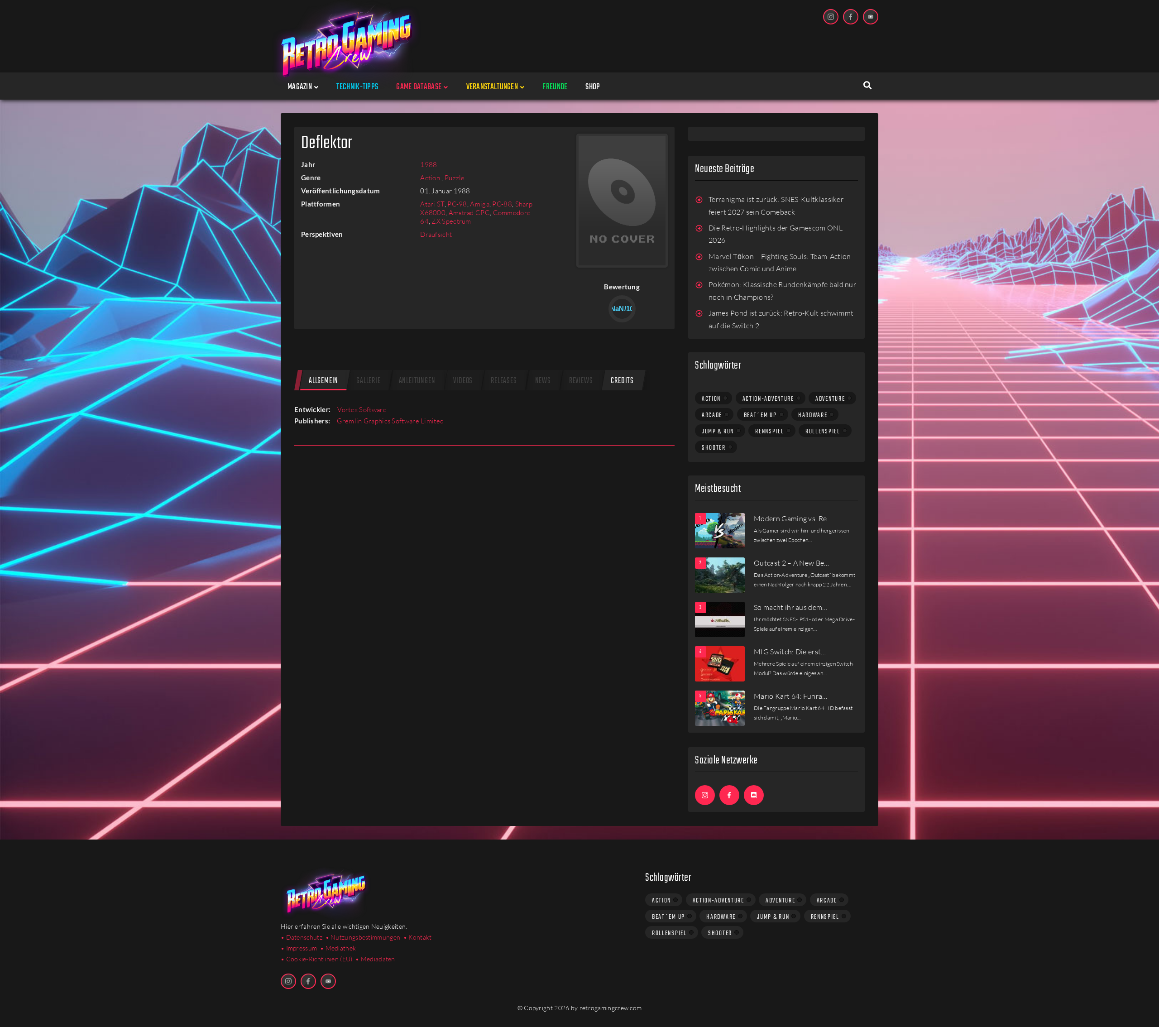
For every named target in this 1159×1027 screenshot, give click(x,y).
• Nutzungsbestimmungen (363, 937)
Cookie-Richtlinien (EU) (319, 959)
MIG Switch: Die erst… (790, 651)
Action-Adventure (768, 399)
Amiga (479, 204)
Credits (622, 381)
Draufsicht (436, 234)
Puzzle (455, 177)
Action (430, 177)
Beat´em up (760, 415)
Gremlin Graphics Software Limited (390, 421)
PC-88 (502, 204)
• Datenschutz (301, 937)
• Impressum (299, 948)
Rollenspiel (822, 431)
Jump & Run (718, 431)
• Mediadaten (375, 959)
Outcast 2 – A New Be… (791, 562)
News (543, 381)
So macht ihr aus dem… (791, 607)
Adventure (830, 399)
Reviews (581, 381)
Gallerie (368, 381)
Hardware (813, 415)
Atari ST (432, 204)
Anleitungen (417, 381)
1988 (428, 164)
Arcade (712, 415)
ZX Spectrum (451, 221)
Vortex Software (362, 409)
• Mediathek (338, 948)
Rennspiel (769, 431)
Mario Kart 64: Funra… (791, 696)
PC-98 (457, 204)
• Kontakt (417, 937)
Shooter (714, 447)
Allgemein (323, 381)
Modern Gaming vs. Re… (793, 518)
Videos (463, 381)
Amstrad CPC (469, 212)
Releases (504, 381)
